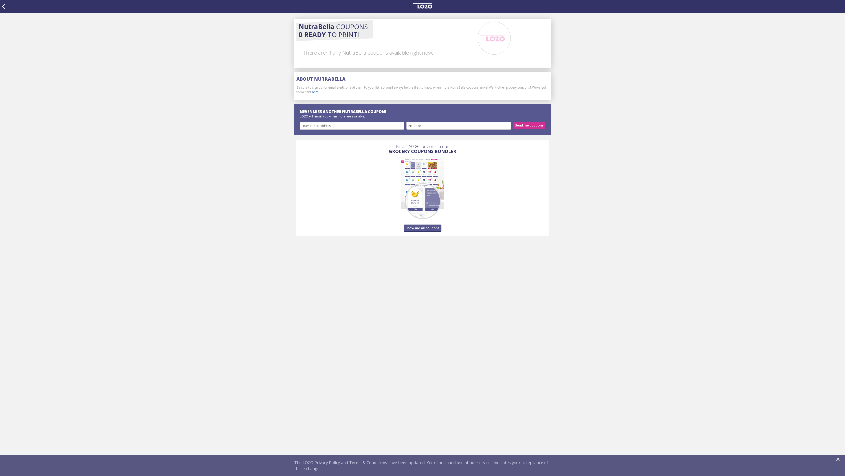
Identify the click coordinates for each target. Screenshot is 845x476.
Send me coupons (529, 125)
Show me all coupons (422, 228)
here (315, 92)
